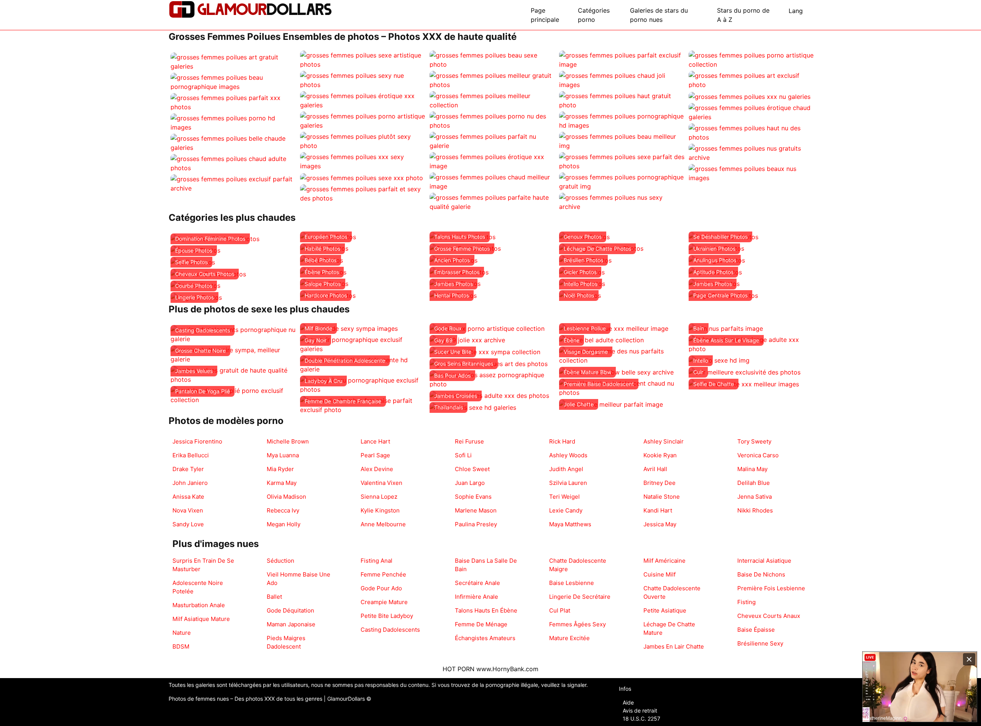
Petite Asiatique (664, 610)
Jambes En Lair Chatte (673, 646)
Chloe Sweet (472, 469)
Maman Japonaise (291, 624)
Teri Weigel (564, 496)
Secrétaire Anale (477, 582)
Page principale (545, 15)
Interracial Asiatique (764, 560)
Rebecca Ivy (283, 510)
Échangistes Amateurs (485, 638)
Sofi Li (463, 455)
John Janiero (190, 482)
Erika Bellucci (190, 455)
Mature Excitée (569, 638)
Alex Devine (377, 469)
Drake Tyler (188, 469)
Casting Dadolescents (390, 629)
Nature (181, 632)
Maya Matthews (570, 524)
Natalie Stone (661, 496)
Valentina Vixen (381, 482)
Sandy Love (188, 524)
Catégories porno (594, 15)
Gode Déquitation (290, 610)
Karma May (282, 482)
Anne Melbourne (383, 524)
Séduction (280, 560)
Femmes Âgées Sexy (577, 624)
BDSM (180, 646)
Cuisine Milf (659, 574)
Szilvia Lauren (568, 482)
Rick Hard (562, 441)
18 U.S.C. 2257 (641, 718)
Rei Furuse (469, 441)
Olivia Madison (286, 496)
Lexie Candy (565, 510)
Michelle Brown (288, 441)
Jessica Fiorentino (197, 441)
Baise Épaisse (756, 629)
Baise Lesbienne (571, 582)
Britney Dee (659, 482)
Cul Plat (559, 610)
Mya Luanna (283, 455)
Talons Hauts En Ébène (486, 610)
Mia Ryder (280, 469)
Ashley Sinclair (663, 441)
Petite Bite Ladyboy (387, 615)
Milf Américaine (664, 560)
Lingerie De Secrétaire (579, 596)
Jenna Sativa (754, 496)
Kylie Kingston (380, 510)
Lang (796, 11)
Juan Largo (470, 482)
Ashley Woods (568, 455)
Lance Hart (375, 441)
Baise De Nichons (761, 574)
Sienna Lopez (379, 496)
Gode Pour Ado (381, 588)
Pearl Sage (375, 455)
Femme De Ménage (481, 624)
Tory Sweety (754, 441)
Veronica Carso (758, 455)
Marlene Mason (476, 510)
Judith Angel (566, 469)
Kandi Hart (657, 510)
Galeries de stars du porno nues (659, 15)
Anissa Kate (188, 496)
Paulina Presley (476, 524)
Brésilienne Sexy (760, 643)
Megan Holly (283, 524)
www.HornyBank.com (507, 669)
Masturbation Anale (198, 605)
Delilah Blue (753, 482)
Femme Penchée (383, 574)
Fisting (746, 602)
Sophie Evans (473, 496)
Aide (628, 702)
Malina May (752, 469)
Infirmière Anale (476, 596)
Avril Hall (655, 469)
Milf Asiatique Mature (201, 619)
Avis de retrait (640, 710)
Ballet (274, 596)
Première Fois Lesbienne (771, 588)
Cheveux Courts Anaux (768, 615)
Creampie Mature (384, 602)
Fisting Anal (376, 560)
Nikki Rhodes (755, 510)
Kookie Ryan (660, 455)
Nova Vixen (187, 510)
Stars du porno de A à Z (743, 15)
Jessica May (659, 524)
